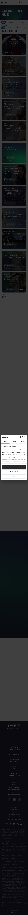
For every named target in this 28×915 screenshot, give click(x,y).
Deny (14, 476)
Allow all (14, 466)
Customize (13, 471)
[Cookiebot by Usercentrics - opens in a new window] (20, 437)
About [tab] (23, 441)
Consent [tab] (5, 441)
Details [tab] (14, 441)
